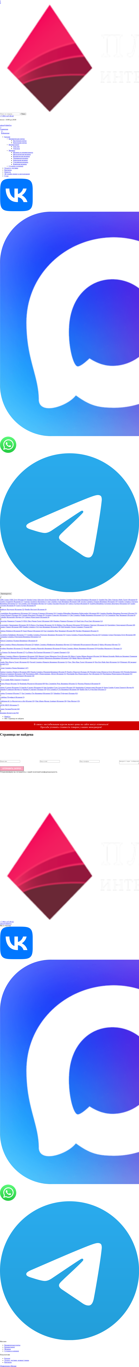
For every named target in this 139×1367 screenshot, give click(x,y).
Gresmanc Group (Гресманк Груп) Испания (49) (118, 635)
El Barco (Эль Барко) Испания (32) (42, 625)
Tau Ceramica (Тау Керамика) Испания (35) (37, 693)
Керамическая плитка (17, 139)
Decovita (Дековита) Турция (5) (11, 621)
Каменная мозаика (20, 164)
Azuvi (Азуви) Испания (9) (26, 605)
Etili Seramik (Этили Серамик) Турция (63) (76, 627)
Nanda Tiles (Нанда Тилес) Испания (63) (15, 662)
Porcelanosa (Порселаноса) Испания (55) (117, 674)
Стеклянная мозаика (20, 162)
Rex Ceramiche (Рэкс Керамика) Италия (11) (62, 684)
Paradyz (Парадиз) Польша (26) (78, 672)
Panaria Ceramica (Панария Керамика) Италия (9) (48, 672)
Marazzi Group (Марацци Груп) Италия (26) (54, 656)
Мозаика (12, 150)
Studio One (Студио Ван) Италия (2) (93, 689)
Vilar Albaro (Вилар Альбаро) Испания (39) (51, 701)
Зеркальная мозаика (20, 160)
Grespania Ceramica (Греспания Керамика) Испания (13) (20, 637)
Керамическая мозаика (21, 156)
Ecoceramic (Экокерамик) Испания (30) (14, 625)
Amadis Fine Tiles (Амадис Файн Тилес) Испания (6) (118, 600)
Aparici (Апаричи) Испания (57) (12, 602)
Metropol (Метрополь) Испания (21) (16, 658)
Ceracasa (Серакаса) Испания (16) (43, 613)
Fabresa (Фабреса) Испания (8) (11, 631)
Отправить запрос (11, 768)
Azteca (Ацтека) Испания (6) (78, 603)
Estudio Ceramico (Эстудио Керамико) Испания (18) (42, 627)
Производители (6, 594)
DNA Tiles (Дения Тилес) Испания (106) (38, 621)
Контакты (8, 170)
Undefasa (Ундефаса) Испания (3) (12, 697)
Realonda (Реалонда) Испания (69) (32, 684)
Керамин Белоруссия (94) (9, 713)
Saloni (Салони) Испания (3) (10, 687)
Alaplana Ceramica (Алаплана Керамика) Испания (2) (79, 600)
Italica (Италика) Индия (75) (110, 644)
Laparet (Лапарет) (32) (62, 652)
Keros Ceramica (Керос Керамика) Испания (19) (79, 648)
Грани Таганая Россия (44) (10, 709)
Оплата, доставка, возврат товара (16, 1360)
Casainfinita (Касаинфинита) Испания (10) (15, 613)
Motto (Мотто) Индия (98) (81, 658)
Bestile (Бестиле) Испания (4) (35, 609)
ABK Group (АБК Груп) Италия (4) (13, 600)
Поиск (23, 114)
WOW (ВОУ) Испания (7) (9, 705)
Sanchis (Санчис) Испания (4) (32, 687)
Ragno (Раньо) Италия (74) (10, 684)
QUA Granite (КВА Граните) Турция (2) (14, 680)
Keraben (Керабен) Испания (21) (12, 648)
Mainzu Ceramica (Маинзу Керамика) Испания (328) (19, 656)
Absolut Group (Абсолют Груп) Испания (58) (42, 600)
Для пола (16, 148)
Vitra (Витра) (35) (73, 701)
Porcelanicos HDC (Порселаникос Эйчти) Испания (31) (46, 674)
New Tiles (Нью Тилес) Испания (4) (81, 662)
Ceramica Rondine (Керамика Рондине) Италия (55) (118, 613)
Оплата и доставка (11, 168)
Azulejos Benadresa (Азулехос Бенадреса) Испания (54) (110, 603)
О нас (6, 176)
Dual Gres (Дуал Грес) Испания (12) (90, 621)
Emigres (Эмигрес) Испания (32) (95, 625)
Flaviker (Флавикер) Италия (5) (87, 631)
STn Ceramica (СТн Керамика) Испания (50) (63, 689)
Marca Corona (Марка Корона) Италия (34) (86, 656)
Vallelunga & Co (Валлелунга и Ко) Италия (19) (17, 701)
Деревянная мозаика (20, 158)
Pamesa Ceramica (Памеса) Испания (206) (15, 672)
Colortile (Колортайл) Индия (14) (12, 617)
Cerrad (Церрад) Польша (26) (10, 615)
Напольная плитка (20, 143)
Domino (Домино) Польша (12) (64, 621)
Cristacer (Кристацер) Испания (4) (36, 617)
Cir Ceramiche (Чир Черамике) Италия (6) (120, 615)
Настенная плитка (19, 141)
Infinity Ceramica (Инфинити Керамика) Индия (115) (53, 644)
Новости (7, 172)
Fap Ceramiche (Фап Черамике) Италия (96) (59, 631)
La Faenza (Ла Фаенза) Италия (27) (13, 652)
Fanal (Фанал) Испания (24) (33, 631)
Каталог (7, 137)
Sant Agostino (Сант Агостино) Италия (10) (59, 687)
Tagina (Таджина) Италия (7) (10, 693)
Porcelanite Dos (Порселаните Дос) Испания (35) (84, 674)
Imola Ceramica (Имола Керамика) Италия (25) (17, 644)
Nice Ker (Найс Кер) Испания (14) (107, 662)
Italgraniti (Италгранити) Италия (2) (86, 644)
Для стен (16, 147)
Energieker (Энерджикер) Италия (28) (121, 625)
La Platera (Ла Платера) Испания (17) (39, 652)
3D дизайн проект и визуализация (17, 174)
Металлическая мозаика (22, 154)
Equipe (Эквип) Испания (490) (11, 627)
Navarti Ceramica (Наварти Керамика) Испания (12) (49, 662)
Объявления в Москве (8, 1366)
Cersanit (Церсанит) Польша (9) (33, 615)
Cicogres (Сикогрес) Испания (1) (57, 615)
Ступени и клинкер (16, 166)
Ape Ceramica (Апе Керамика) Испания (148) (63, 602)
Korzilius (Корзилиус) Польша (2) (109, 648)
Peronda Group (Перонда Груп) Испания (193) (107, 672)
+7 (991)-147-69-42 (7, 116)
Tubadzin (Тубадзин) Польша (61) (65, 693)
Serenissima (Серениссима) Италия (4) (89, 687)
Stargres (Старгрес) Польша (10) (34, 689)
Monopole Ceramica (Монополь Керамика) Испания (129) (51, 658)
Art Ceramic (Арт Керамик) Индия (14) (32, 603)
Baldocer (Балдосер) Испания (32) (12, 609)
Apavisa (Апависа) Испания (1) (35, 602)
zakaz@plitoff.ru (6, 125)
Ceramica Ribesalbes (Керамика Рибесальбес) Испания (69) (77, 613)
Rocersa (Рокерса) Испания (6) (89, 684)
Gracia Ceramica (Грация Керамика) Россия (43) (83, 635)
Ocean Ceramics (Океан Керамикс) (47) (14, 668)
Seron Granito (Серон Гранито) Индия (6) (119, 687)
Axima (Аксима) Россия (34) (57, 603)
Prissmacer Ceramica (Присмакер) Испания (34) (17, 676)
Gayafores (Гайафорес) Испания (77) (13, 635)
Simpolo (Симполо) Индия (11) (11, 689)
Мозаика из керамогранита (23, 152)
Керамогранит (14, 145)
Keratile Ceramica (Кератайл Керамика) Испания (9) (43, 648)
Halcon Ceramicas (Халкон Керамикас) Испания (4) (18, 641)
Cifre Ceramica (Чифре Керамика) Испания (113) (87, 615)
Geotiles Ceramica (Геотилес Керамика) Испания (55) (46, 635)
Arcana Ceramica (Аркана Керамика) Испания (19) (99, 602)
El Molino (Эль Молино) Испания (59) (69, 625)
